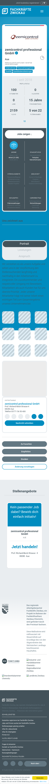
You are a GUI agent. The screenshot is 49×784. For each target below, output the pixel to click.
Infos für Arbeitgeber (9, 732)
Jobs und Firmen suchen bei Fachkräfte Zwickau (18, 723)
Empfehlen (26, 451)
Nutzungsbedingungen (9, 753)
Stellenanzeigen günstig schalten (13, 726)
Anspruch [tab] (24, 256)
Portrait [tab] (24, 243)
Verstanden (40, 778)
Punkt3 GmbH (8, 770)
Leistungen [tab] (24, 250)
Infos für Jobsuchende (9, 729)
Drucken (24, 459)
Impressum (15, 750)
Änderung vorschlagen (24, 467)
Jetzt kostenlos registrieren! (28, 3)
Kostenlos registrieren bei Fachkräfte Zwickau (17, 720)
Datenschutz (6, 750)
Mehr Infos (43, 781)
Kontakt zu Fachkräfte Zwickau (12, 747)
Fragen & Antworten (8, 744)
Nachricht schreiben (24, 423)
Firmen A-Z (6, 735)
